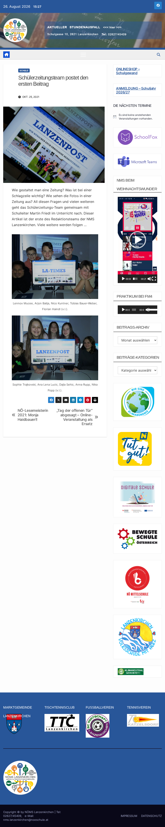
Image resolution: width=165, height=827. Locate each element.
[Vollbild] (154, 279)
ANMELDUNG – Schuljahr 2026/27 (136, 90)
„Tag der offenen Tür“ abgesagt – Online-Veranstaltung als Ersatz (75, 417)
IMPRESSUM (129, 816)
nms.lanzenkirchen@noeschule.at (25, 819)
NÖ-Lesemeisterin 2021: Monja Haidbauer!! (33, 414)
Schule (24, 70)
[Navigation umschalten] (83, 54)
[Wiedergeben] (123, 279)
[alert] (137, 116)
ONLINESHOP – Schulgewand (128, 71)
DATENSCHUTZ (151, 816)
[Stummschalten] (149, 279)
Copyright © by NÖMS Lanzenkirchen (29, 812)
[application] (137, 240)
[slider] (135, 279)
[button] (158, 54)
